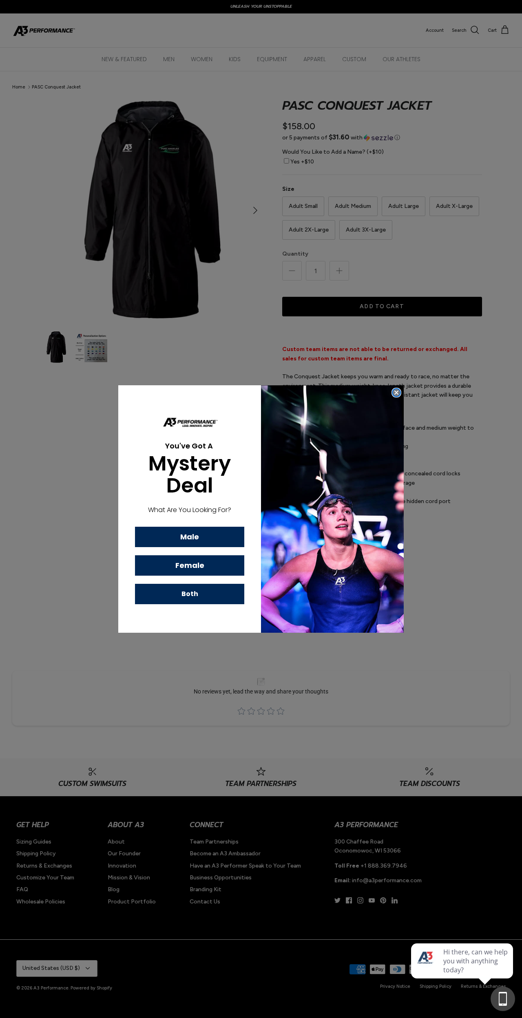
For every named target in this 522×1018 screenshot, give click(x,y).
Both (189, 593)
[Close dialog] (396, 393)
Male (189, 537)
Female (189, 565)
